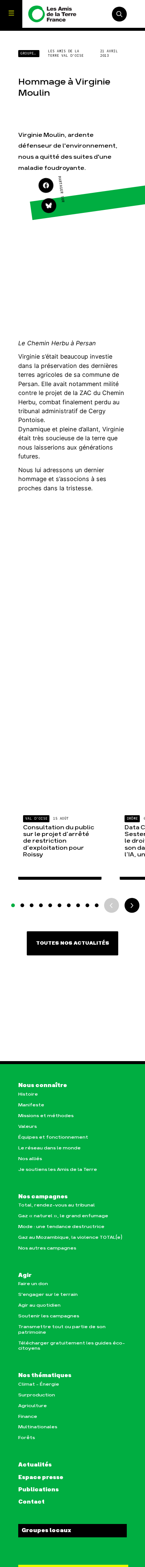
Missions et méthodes (46, 1116)
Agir (25, 1275)
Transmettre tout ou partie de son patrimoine (62, 1329)
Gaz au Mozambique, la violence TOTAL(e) (70, 1237)
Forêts (26, 1438)
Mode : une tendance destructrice (61, 1226)
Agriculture (32, 1406)
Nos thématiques (44, 1375)
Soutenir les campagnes (48, 1316)
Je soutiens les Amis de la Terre (57, 1169)
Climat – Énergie (38, 1384)
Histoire (28, 1094)
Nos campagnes (43, 1197)
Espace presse (40, 1477)
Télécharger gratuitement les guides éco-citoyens (71, 1345)
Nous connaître (42, 1085)
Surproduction (36, 1395)
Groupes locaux (46, 1530)
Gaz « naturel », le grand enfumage (63, 1216)
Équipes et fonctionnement (53, 1137)
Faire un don (33, 1284)
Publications (38, 1490)
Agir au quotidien (39, 1305)
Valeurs (27, 1126)
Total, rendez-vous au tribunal (56, 1205)
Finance (27, 1416)
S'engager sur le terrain (48, 1294)
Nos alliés (30, 1159)
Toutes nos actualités (72, 943)
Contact (31, 1502)
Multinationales (37, 1427)
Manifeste (31, 1105)
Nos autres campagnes (47, 1248)
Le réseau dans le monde (49, 1148)
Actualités (35, 1465)
